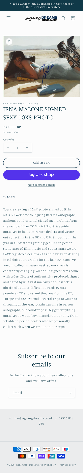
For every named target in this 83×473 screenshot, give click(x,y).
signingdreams (24, 464)
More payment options (41, 184)
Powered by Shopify (45, 464)
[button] (8, 18)
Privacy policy (68, 464)
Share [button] (11, 196)
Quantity (8, 139)
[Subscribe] (70, 393)
